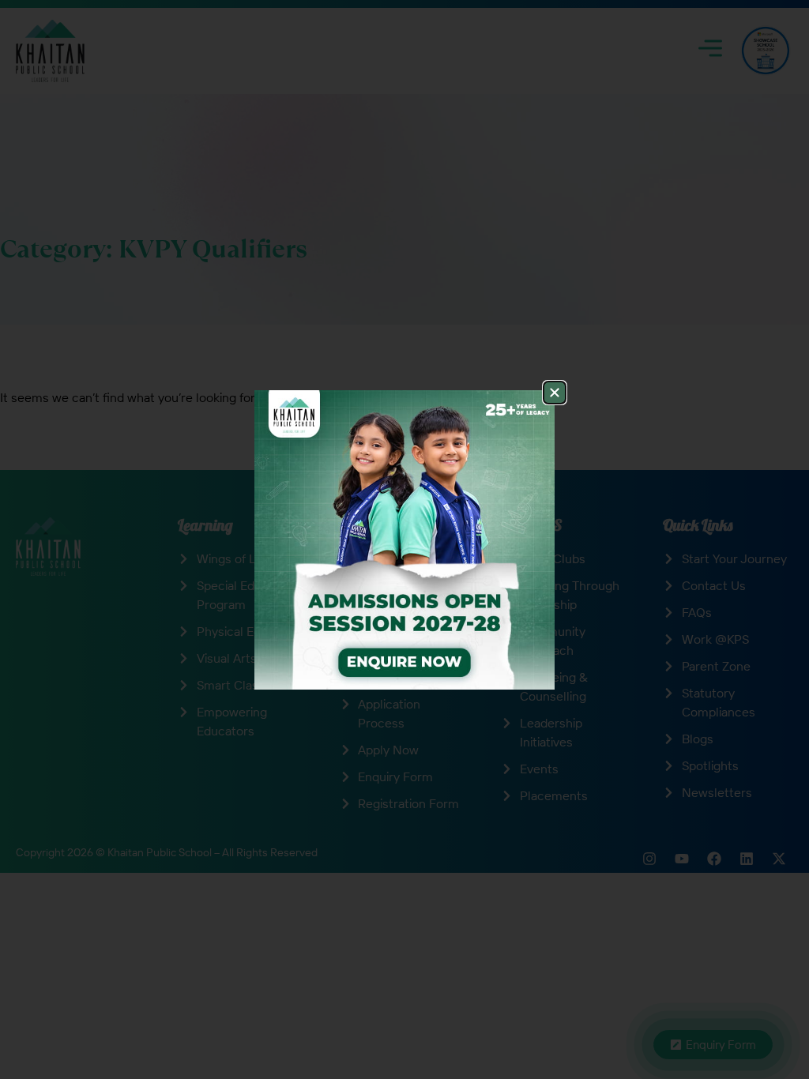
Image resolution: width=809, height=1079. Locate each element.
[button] (554, 392)
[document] (404, 539)
